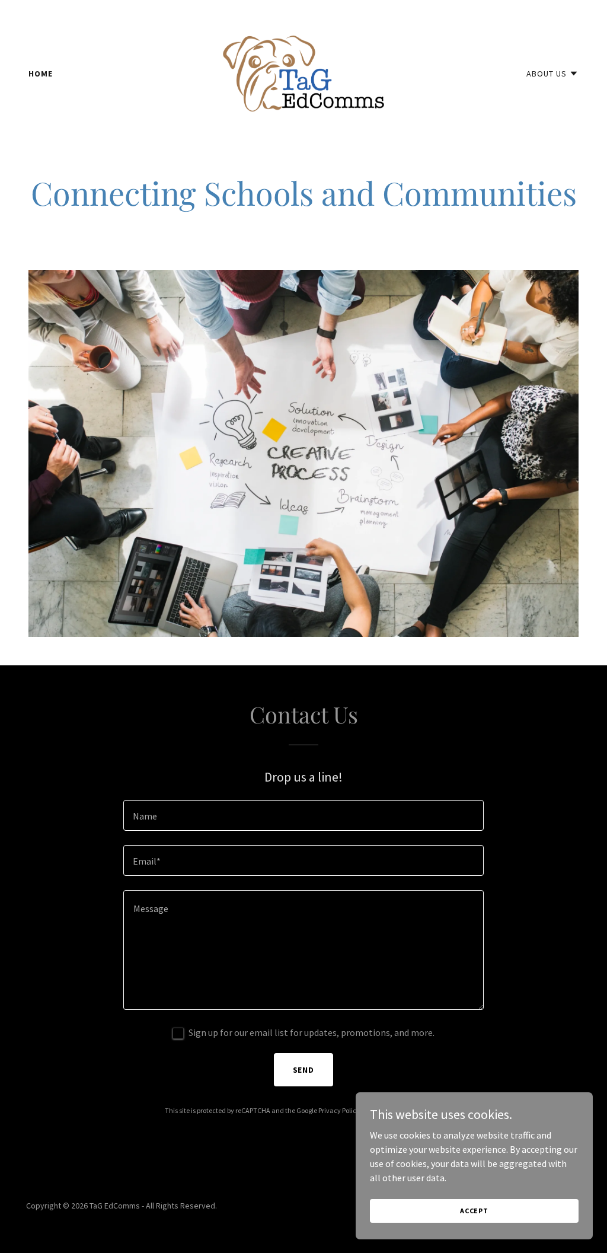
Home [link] (40, 73)
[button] (552, 73)
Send (304, 1069)
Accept (474, 1210)
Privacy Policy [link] (339, 1110)
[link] (303, 72)
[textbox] (303, 815)
